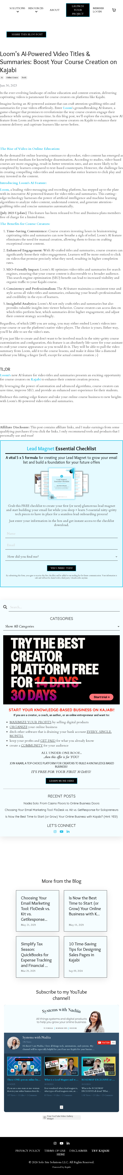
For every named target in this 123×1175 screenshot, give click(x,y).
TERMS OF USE (54, 1151)
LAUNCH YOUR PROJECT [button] (78, 10)
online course (12, 77)
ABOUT (55, 10)
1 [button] (61, 1107)
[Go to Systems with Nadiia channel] (13, 1043)
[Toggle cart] (114, 10)
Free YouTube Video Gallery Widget (60, 1117)
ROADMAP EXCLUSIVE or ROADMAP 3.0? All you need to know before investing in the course (98, 1079)
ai (2, 77)
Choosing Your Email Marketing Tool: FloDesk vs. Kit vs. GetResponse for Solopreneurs (61, 810)
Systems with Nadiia (37, 1037)
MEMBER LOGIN (98, 10)
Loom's (5, 375)
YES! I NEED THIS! (61, 568)
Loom (67, 108)
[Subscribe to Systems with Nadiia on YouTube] (106, 1043)
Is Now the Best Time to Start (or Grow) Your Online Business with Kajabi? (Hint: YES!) (61, 816)
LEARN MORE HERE (61, 781)
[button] (7, 1077)
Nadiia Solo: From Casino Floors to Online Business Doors (61, 803)
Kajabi (36, 379)
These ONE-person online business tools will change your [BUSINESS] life (24, 1079)
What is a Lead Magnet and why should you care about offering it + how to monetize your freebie (61, 1079)
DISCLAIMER (78, 1151)
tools (24, 77)
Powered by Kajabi (61, 1167)
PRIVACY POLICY (27, 1151)
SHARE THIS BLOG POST (27, 34)
